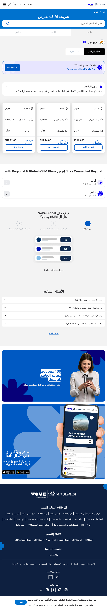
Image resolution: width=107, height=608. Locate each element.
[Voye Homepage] (96, 4)
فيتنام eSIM (31, 519)
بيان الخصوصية (45, 564)
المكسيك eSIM (13, 514)
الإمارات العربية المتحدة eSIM (39, 525)
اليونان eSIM (86, 525)
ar (31, 4)
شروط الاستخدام (61, 564)
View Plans (12, 67)
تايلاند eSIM (68, 519)
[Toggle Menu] (4, 4)
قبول (21, 602)
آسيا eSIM (88, 540)
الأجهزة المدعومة (88, 564)
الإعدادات (31, 605)
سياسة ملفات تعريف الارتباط (24, 564)
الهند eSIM (20, 519)
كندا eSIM (79, 519)
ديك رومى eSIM (28, 514)
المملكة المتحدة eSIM (94, 519)
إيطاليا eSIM (42, 514)
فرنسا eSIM (67, 514)
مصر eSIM (20, 525)
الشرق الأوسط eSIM (42, 540)
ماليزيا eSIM (56, 519)
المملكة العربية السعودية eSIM (66, 525)
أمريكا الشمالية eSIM (23, 540)
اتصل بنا (74, 564)
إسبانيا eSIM (55, 514)
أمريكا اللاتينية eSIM (62, 540)
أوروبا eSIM (77, 540)
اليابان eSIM (43, 519)
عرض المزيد (54, 333)
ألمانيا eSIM (8, 519)
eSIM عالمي (53, 555)
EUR (23, 4)
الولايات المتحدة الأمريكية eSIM (87, 514)
